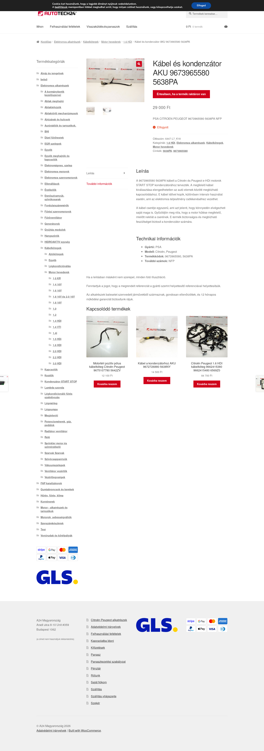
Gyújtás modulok (55, 229)
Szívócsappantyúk (56, 459)
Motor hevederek (111, 41)
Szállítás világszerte (103, 696)
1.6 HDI (127, 41)
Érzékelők (50, 190)
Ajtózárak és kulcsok (57, 119)
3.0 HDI (57, 363)
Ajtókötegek (56, 254)
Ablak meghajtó (54, 101)
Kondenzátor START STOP (61, 381)
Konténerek (48, 501)
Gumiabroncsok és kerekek (57, 489)
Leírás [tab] (90, 173)
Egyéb (48, 149)
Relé (47, 437)
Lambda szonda (54, 387)
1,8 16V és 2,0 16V (64, 296)
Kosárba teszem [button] (107, 384)
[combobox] (207, 13)
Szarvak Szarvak (54, 453)
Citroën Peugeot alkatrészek (109, 620)
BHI (47, 131)
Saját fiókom (99, 682)
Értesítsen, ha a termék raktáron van (181, 94)
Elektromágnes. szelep (58, 165)
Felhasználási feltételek (65, 26)
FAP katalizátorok (51, 483)
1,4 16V (57, 284)
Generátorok (52, 223)
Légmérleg (51, 403)
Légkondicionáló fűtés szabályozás (58, 395)
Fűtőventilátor (53, 217)
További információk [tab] (99, 184)
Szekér (95, 703)
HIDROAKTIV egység (57, 242)
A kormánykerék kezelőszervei (54, 93)
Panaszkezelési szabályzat (108, 661)
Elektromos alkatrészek (67, 41)
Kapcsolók (51, 369)
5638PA (167, 151)
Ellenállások (52, 183)
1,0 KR (57, 278)
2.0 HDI (57, 351)
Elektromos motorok (57, 171)
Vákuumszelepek (55, 465)
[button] (139, 64)
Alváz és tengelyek (52, 73)
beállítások (61, 7)
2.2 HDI (57, 357)
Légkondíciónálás (60, 266)
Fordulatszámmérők (57, 205)
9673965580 (180, 151)
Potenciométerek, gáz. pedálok (58, 423)
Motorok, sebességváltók (56, 517)
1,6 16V (57, 290)
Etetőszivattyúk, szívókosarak (54, 197)
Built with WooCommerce (85, 730)
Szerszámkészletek (52, 523)
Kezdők (49, 375)
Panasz (96, 654)
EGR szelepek (53, 143)
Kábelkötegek (91, 41)
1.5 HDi (57, 339)
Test (43, 529)
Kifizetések (98, 647)
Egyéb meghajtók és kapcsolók (57, 157)
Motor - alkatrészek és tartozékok (54, 509)
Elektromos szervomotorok (61, 177)
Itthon (39, 26)
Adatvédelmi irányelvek (106, 627)
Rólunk (95, 675)
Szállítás (131, 26)
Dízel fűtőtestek (54, 137)
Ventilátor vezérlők (56, 471)
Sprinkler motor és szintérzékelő (56, 445)
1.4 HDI (57, 321)
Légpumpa (51, 409)
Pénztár (96, 668)
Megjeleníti (51, 415)
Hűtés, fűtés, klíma (52, 495)
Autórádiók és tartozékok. (60, 125)
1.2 (54, 314)
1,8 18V (57, 302)
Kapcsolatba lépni (102, 641)
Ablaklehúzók (53, 107)
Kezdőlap (46, 41)
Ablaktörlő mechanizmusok (61, 113)
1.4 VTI (57, 327)
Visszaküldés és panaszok (103, 26)
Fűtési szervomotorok (58, 211)
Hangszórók (52, 235)
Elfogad (201, 5)
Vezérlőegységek (55, 477)
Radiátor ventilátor (56, 431)
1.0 (54, 308)
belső (44, 79)
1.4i (55, 333)
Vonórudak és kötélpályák (56, 535)
